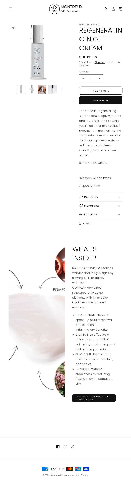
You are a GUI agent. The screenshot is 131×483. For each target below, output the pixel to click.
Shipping (100, 62)
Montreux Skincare (60, 475)
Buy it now (101, 100)
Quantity (84, 71)
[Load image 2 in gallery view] (31, 89)
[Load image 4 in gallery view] (52, 89)
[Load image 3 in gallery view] (42, 89)
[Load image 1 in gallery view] (21, 89)
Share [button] (87, 223)
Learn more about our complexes (92, 398)
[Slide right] (62, 89)
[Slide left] (12, 89)
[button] (10, 9)
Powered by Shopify (78, 475)
